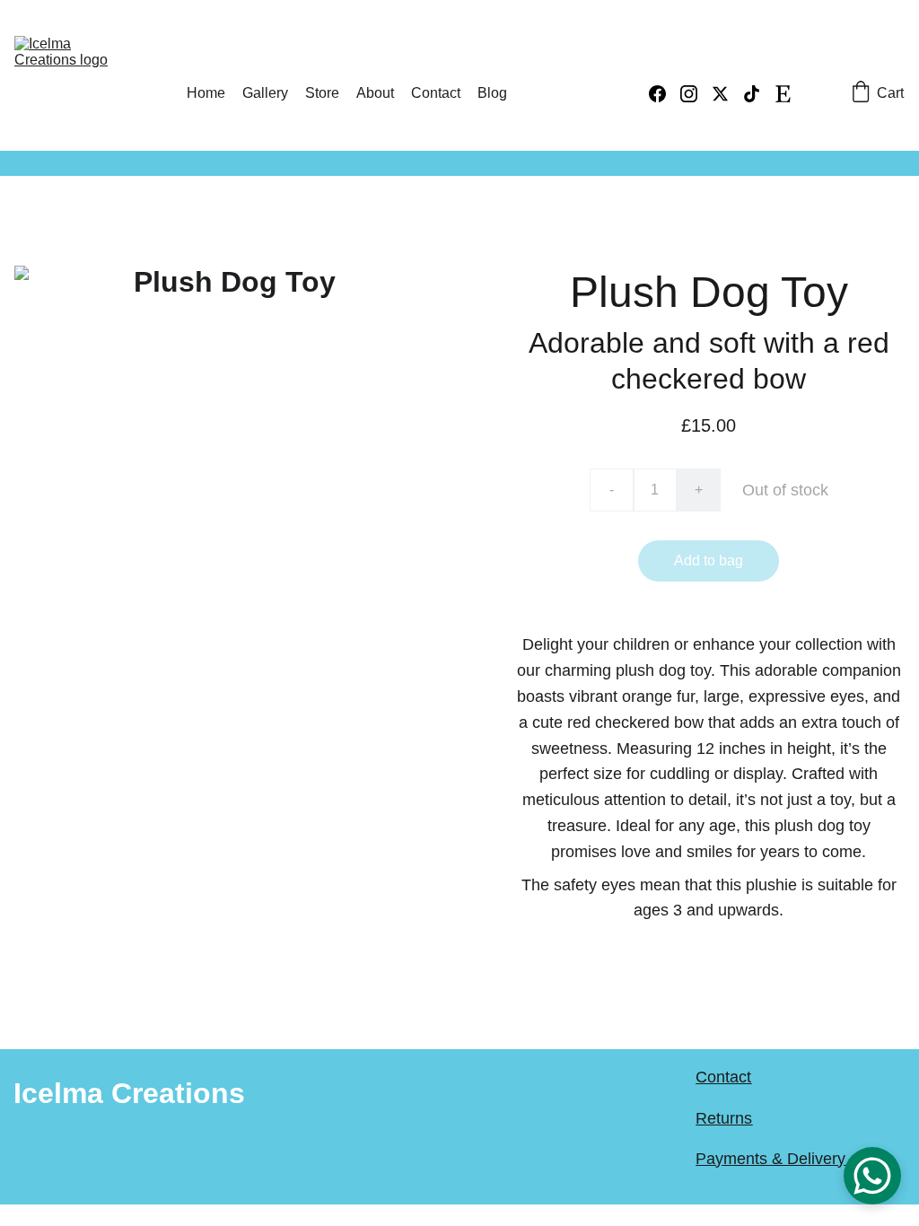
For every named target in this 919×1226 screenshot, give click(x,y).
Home (206, 93)
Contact (435, 93)
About (375, 93)
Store (322, 93)
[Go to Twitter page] (727, 93)
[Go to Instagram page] (696, 93)
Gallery (265, 93)
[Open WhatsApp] (872, 1175)
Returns (724, 1118)
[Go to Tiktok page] (759, 93)
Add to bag (708, 560)
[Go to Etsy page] (783, 93)
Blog (492, 93)
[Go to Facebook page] (664, 93)
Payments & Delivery (770, 1159)
